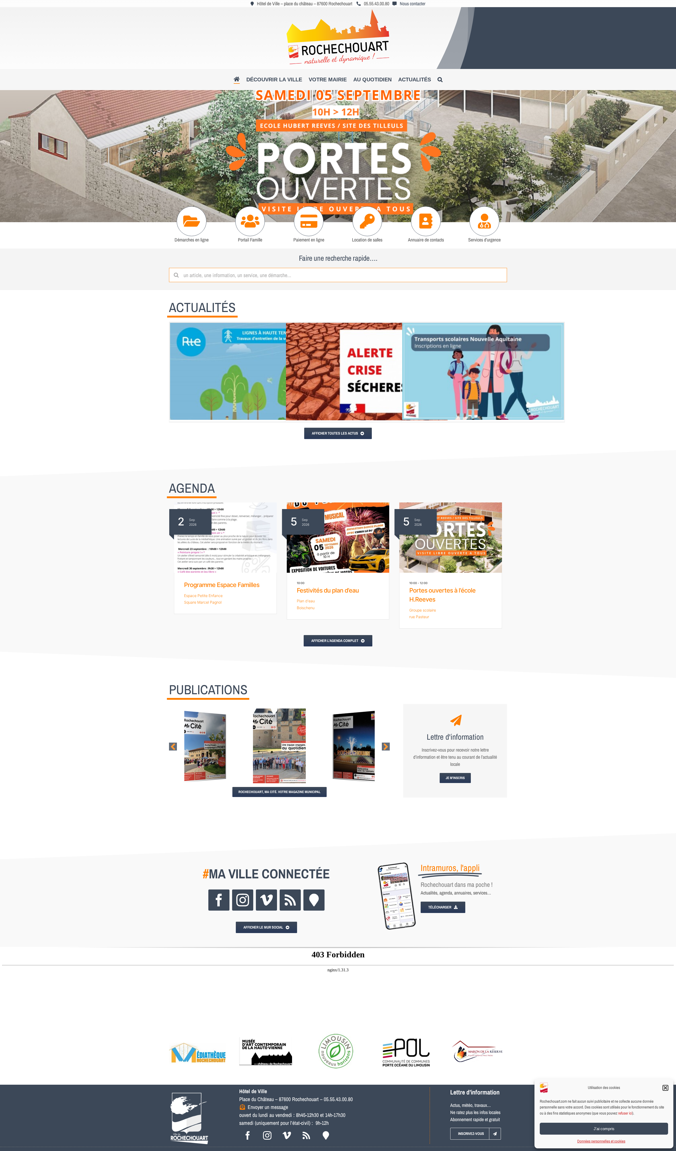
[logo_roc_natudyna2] (338, 11)
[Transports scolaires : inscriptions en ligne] (483, 371)
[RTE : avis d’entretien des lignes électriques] (251, 371)
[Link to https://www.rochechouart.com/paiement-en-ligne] (309, 221)
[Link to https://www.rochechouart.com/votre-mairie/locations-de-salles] (367, 221)
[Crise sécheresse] (367, 371)
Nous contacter (412, 3)
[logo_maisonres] (476, 1033)
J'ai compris (604, 1128)
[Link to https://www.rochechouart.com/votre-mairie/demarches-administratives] (191, 221)
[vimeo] (266, 900)
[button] (665, 1088)
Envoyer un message (268, 1107)
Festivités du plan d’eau (328, 590)
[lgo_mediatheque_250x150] (197, 1033)
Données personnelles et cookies (601, 1141)
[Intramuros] (314, 900)
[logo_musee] (265, 1033)
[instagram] (242, 900)
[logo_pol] (406, 1033)
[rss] (290, 900)
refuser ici (625, 1113)
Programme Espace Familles (221, 585)
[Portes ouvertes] (338, 156)
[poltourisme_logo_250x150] (335, 1033)
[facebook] (218, 900)
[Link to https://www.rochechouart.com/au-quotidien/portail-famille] (250, 221)
